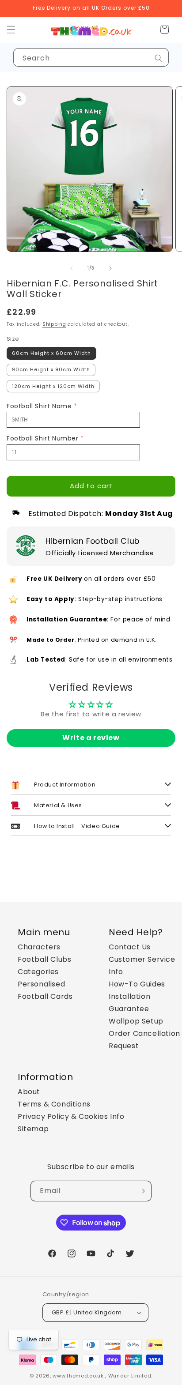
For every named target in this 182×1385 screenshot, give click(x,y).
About (29, 1092)
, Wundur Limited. (128, 1375)
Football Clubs (44, 959)
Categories (38, 972)
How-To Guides (137, 984)
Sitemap (33, 1129)
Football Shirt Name (39, 406)
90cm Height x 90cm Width (51, 369)
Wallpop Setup (136, 1021)
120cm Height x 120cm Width (53, 386)
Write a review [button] (90, 738)
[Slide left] (71, 268)
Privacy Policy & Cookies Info (71, 1116)
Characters (39, 947)
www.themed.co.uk (78, 1375)
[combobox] (91, 57)
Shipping (54, 324)
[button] (164, 29)
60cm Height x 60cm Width (51, 353)
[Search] (158, 58)
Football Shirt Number (43, 438)
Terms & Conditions (54, 1104)
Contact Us (130, 947)
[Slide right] (110, 268)
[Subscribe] (141, 1191)
